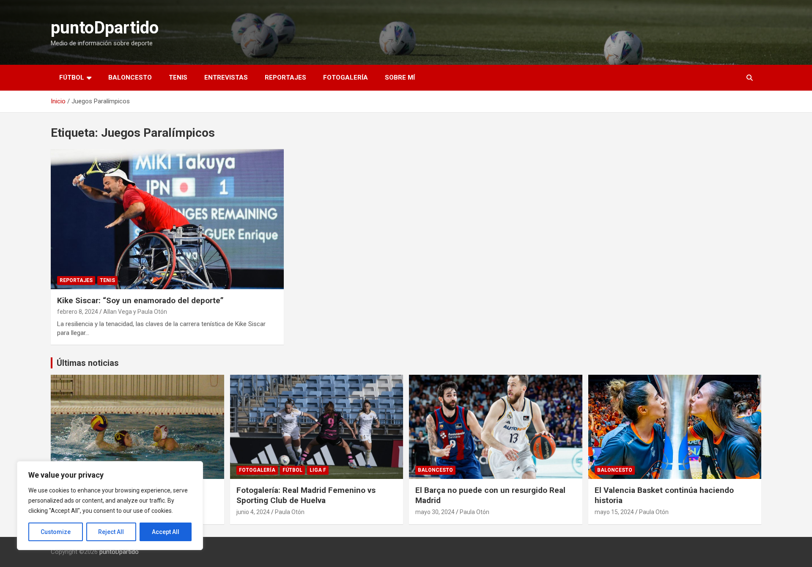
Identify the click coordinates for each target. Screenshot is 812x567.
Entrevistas (226, 77)
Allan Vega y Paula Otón (135, 311)
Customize (56, 531)
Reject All (111, 531)
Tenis (178, 77)
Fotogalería (345, 77)
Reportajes (285, 77)
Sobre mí (400, 77)
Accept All (165, 531)
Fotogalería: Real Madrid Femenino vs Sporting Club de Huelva (306, 495)
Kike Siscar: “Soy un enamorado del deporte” (140, 300)
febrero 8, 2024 (77, 311)
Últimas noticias (88, 363)
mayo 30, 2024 (435, 512)
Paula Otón (289, 512)
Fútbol (71, 77)
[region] (110, 505)
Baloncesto (130, 77)
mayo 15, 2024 (614, 512)
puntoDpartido (105, 28)
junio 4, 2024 (253, 512)
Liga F (318, 470)
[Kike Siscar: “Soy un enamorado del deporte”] (167, 219)
